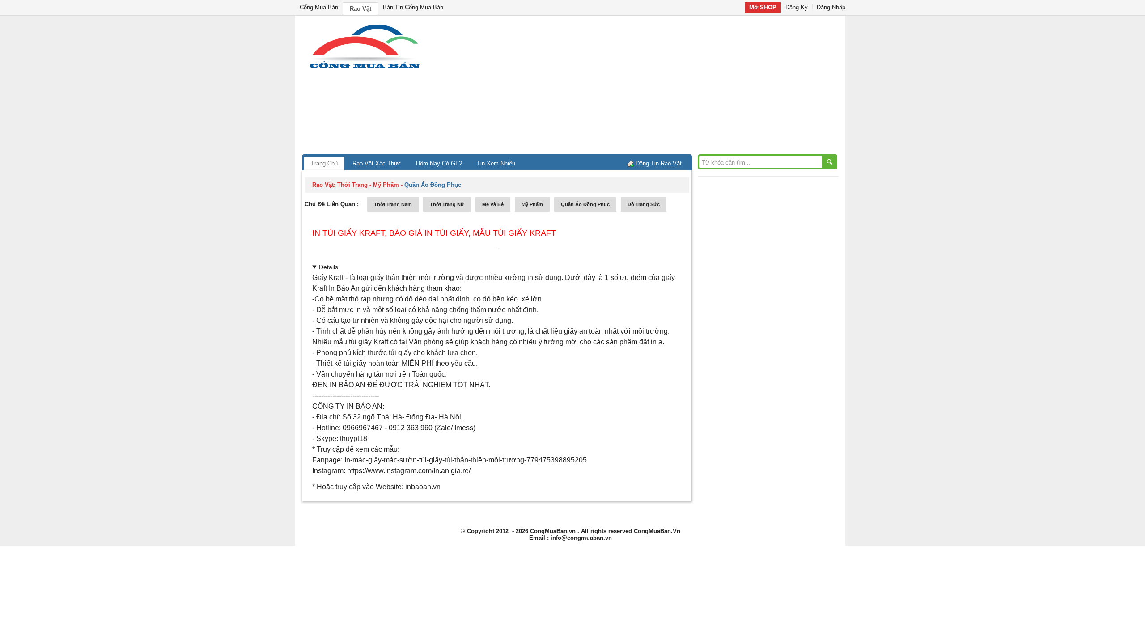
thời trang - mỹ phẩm (368, 185)
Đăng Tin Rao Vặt (659, 163)
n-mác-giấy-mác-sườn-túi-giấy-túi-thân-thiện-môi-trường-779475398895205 (466, 460)
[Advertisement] (648, 87)
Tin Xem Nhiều (496, 163)
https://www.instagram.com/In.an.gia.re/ (409, 471)
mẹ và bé (493, 204)
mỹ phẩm (532, 204)
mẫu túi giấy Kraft (360, 342)
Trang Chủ (324, 163)
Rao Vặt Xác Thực (376, 163)
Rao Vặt (360, 8)
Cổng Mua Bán (319, 7)
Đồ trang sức (644, 204)
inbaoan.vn (422, 487)
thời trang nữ (447, 204)
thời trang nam (393, 204)
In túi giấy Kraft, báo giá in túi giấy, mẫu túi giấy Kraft (434, 233)
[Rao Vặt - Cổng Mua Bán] (365, 68)
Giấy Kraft (328, 277)
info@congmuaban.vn (581, 537)
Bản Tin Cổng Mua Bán (413, 7)
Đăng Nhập (831, 7)
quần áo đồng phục (585, 204)
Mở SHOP (762, 7)
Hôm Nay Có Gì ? (439, 163)
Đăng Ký (796, 7)
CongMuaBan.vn (553, 531)
